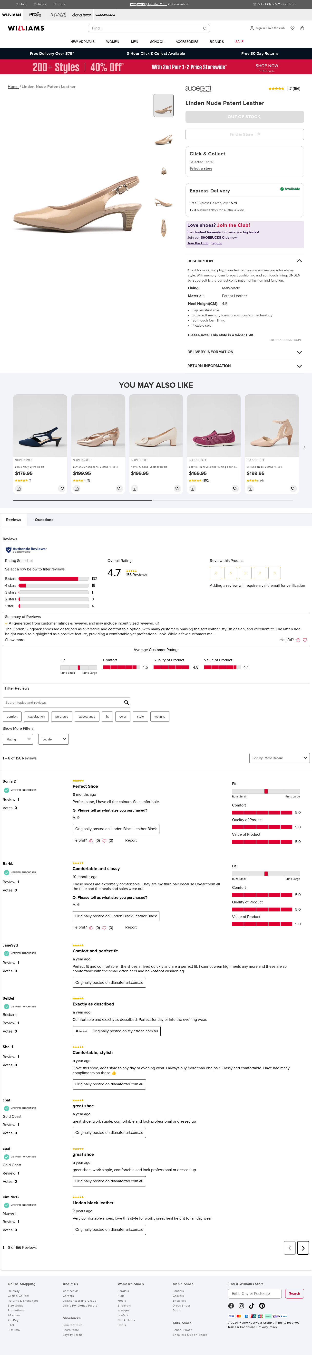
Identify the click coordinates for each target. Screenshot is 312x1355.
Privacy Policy (267, 1327)
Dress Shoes (182, 1305)
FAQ (11, 1325)
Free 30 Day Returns (260, 54)
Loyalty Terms (73, 1335)
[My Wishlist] (292, 28)
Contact (21, 4)
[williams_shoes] (262, 1307)
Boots (122, 1325)
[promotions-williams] (156, 73)
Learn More (71, 1330)
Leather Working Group (80, 1300)
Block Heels (126, 1320)
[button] (304, 447)
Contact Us (71, 1291)
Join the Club (72, 1325)
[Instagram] (241, 1307)
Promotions (16, 1310)
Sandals (123, 1291)
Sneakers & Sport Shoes (190, 1335)
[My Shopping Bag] (302, 28)
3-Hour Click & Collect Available (156, 54)
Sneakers (124, 1305)
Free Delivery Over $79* (52, 54)
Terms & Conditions (241, 1327)
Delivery (40, 4)
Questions (44, 520)
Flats (121, 1296)
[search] (205, 28)
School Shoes (183, 1330)
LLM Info (14, 1330)
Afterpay (14, 1315)
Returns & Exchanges (23, 1300)
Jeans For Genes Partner (81, 1305)
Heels (122, 1300)
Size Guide (16, 1305)
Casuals (178, 1296)
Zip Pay (13, 1320)
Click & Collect (18, 1296)
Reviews (13, 520)
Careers (68, 1296)
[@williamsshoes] (251, 1307)
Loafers (123, 1315)
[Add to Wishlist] (62, 489)
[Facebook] (231, 1307)
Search (294, 1293)
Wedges (124, 1310)
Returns (59, 4)
